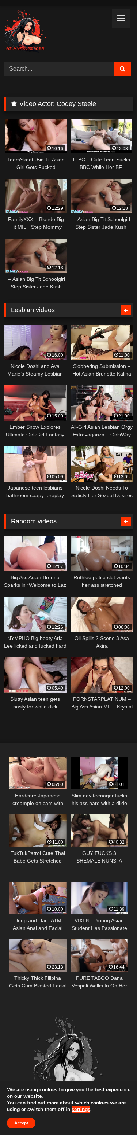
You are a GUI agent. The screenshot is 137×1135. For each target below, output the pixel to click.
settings (81, 1109)
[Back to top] (114, 1113)
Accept (21, 1123)
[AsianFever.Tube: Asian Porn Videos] (56, 32)
